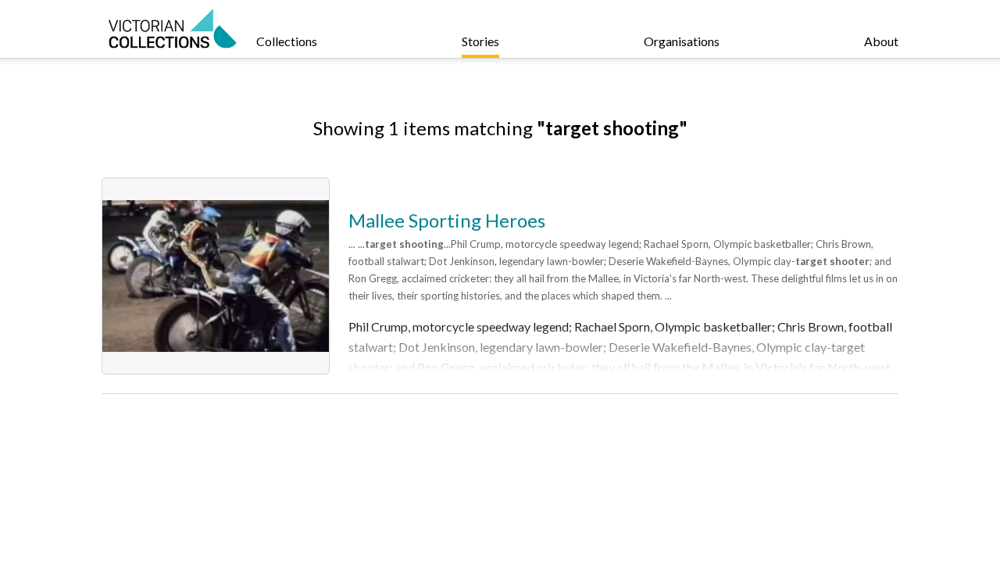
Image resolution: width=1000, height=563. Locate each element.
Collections (286, 41)
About (881, 41)
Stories (480, 41)
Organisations (682, 41)
